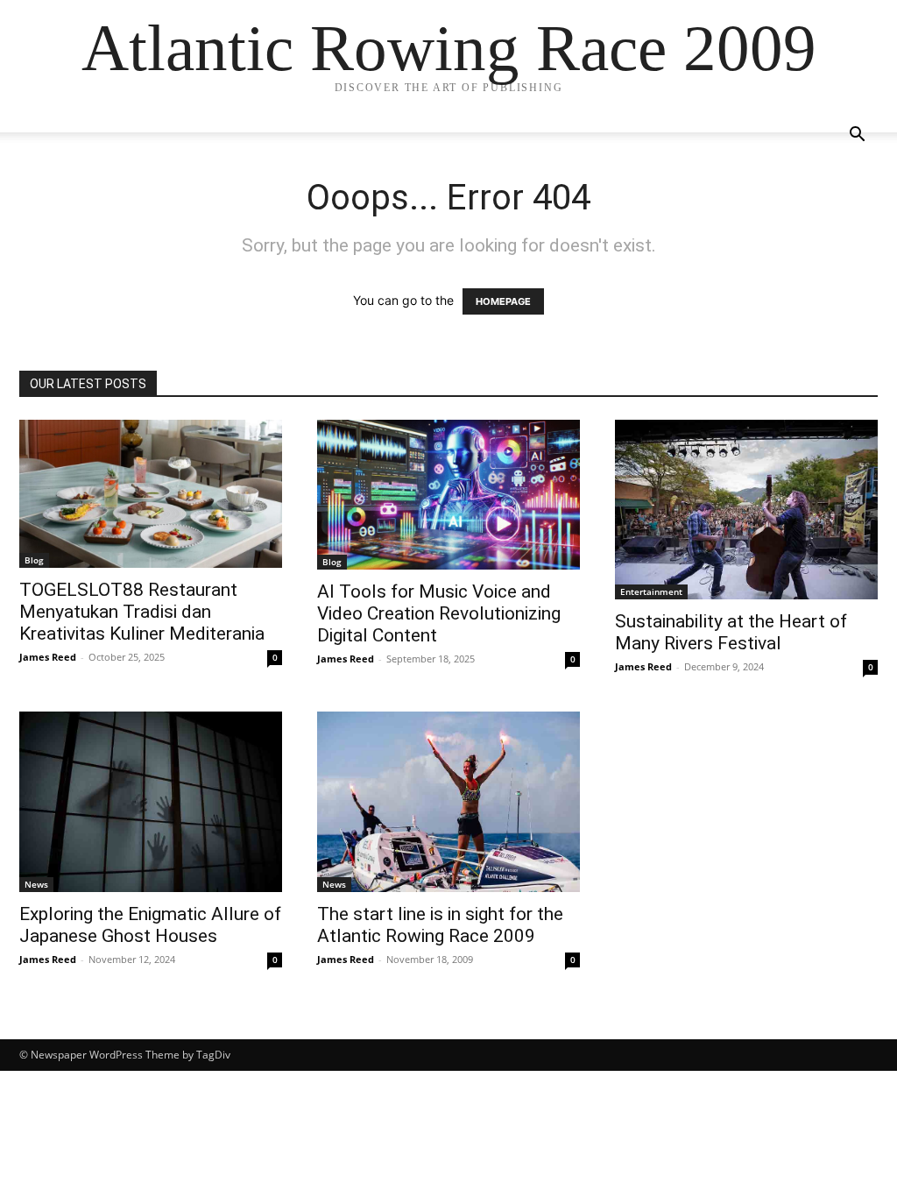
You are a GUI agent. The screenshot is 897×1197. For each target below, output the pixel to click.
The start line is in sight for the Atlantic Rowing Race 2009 (440, 924)
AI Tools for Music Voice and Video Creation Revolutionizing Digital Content (439, 613)
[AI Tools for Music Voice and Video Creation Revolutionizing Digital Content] (448, 495)
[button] (857, 136)
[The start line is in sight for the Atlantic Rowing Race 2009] (448, 801)
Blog (34, 560)
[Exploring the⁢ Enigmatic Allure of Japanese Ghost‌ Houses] (150, 801)
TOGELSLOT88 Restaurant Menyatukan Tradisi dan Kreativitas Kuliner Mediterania (142, 611)
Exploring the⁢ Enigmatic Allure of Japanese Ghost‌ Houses (150, 924)
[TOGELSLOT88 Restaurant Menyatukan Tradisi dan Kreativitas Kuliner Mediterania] (150, 494)
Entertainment (651, 591)
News (36, 884)
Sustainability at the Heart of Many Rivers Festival (731, 632)
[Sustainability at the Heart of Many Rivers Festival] (746, 509)
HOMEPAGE (503, 301)
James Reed (47, 656)
